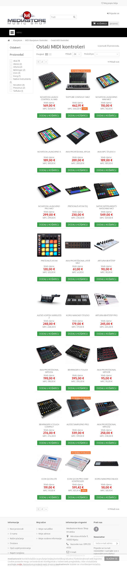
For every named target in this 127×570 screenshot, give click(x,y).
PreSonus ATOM (49, 261)
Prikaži (68, 54)
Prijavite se (114, 13)
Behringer (19, 70)
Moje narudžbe (46, 529)
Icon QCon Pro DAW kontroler (77, 480)
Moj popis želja (110, 3)
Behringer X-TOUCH (78, 370)
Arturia (17, 67)
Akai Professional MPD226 (49, 371)
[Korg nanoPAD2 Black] (106, 463)
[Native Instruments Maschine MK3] (106, 190)
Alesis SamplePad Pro (78, 424)
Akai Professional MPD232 (106, 425)
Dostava (14, 543)
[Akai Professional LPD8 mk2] (78, 245)
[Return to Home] (9, 40)
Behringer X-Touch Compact (49, 425)
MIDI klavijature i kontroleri (36, 40)
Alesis (17, 64)
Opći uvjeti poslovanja (20, 548)
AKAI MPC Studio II (106, 152)
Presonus (19, 88)
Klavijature (17, 40)
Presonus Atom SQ (78, 206)
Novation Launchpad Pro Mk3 (49, 207)
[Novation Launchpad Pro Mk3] (49, 190)
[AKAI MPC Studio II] (106, 136)
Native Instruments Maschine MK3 (106, 207)
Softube (18, 91)
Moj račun (41, 522)
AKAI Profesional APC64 (78, 152)
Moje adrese (44, 533)
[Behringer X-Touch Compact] (49, 408)
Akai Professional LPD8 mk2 (78, 262)
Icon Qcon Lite (49, 479)
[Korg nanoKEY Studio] (78, 299)
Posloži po (89, 54)
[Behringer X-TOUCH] (78, 354)
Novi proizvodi (16, 529)
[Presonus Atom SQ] (78, 190)
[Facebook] (96, 529)
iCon (16, 73)
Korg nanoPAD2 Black (106, 479)
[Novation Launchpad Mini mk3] (106, 81)
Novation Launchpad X (49, 152)
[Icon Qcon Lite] (49, 463)
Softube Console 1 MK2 (78, 97)
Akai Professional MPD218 (106, 371)
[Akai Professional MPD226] (49, 354)
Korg (17, 76)
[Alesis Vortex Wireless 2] (49, 299)
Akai (16, 61)
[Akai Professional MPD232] (106, 408)
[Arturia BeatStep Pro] (106, 299)
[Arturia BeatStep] (106, 245)
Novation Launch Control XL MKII (49, 98)
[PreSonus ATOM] (49, 245)
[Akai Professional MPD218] (106, 354)
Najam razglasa (17, 553)
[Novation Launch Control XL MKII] (49, 81)
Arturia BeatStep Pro (106, 315)
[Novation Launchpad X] (49, 136)
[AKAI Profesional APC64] (78, 136)
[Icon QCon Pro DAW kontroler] (78, 463)
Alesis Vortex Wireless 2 (49, 316)
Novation (19, 85)
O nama (13, 533)
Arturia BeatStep (106, 261)
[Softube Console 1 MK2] (78, 81)
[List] (50, 54)
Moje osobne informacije (50, 538)
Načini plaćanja (17, 538)
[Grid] (46, 54)
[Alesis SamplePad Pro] (78, 408)
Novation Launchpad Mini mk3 (106, 98)
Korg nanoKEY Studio (78, 315)
